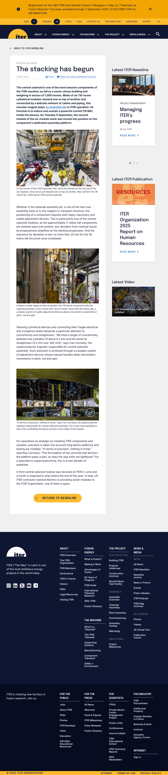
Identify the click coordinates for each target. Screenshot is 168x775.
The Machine (87, 34)
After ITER (89, 601)
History (64, 584)
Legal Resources (69, 594)
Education (65, 736)
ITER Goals (90, 585)
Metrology (114, 631)
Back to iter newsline (28, 48)
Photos (137, 619)
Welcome (89, 710)
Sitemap (106, 773)
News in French (142, 582)
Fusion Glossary (93, 606)
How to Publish (117, 733)
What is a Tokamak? (89, 628)
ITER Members (68, 568)
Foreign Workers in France (143, 717)
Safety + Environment (91, 665)
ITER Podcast (141, 598)
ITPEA (112, 704)
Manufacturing (92, 650)
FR (158, 21)
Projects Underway (114, 567)
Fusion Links (116, 723)
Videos (137, 624)
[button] (162, 32)
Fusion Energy (61, 34)
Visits (63, 731)
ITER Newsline (141, 569)
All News (138, 564)
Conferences (116, 728)
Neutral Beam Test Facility (116, 582)
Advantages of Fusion (92, 571)
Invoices (138, 729)
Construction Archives (116, 575)
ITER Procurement (141, 702)
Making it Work (92, 564)
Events (137, 588)
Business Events (142, 724)
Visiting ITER (67, 600)
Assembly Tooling (114, 624)
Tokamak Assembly (114, 606)
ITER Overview (68, 555)
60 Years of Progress (90, 578)
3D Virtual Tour (142, 630)
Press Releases (92, 725)
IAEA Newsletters (115, 758)
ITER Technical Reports (117, 750)
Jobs (62, 704)
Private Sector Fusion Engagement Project (116, 714)
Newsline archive (139, 576)
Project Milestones (115, 645)
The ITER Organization (67, 561)
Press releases (142, 593)
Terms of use (126, 773)
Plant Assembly (117, 613)
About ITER (66, 710)
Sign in (137, 757)
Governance (66, 573)
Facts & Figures (92, 715)
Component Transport (90, 657)
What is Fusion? (93, 559)
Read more (128, 136)
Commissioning (117, 618)
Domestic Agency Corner (142, 736)
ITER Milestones (93, 720)
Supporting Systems (90, 644)
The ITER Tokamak (89, 636)
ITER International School (116, 741)
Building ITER (116, 560)
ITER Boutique (67, 725)
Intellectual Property (140, 710)
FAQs (62, 589)
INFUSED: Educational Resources (66, 744)
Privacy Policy (150, 773)
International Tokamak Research (91, 593)
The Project (112, 34)
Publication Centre (140, 636)
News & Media (138, 34)
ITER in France (67, 579)
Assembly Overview (114, 598)
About (38, 34)
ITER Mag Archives (139, 605)
